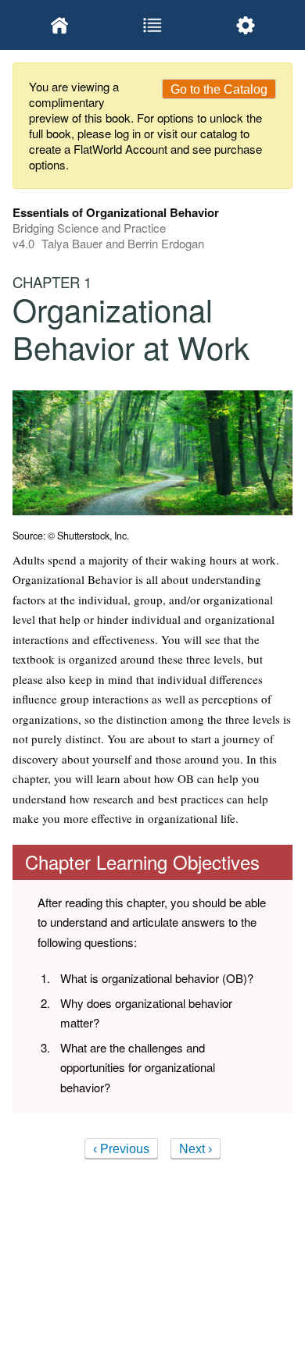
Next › (195, 1148)
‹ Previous (121, 1148)
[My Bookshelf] (59, 25)
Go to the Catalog (218, 89)
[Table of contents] (152, 25)
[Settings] (245, 25)
